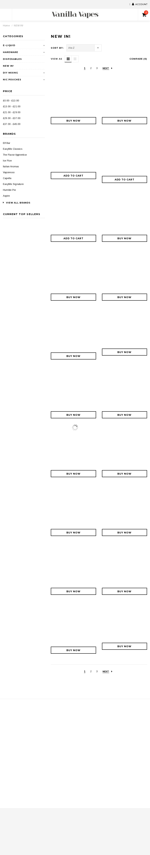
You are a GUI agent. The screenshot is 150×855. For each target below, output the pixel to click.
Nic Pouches (12, 79)
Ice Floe (7, 160)
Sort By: (57, 48)
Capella (7, 178)
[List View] (75, 58)
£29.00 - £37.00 (12, 118)
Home (6, 25)
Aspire (6, 195)
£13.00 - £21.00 (12, 106)
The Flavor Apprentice (15, 154)
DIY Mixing (10, 72)
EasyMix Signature (13, 184)
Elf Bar (6, 143)
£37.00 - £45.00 (12, 124)
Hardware (10, 52)
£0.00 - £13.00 (11, 100)
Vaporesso (8, 172)
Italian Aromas (11, 166)
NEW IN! (18, 25)
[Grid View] (68, 58)
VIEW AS (56, 58)
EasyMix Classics (12, 149)
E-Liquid (9, 45)
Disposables (12, 59)
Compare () (138, 58)
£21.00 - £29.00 (12, 112)
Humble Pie (9, 190)
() (146, 12)
